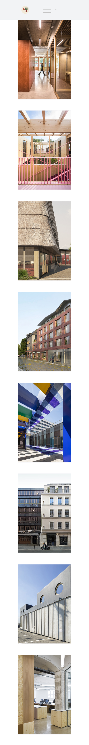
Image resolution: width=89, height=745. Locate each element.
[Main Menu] (47, 10)
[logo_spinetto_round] (25, 7)
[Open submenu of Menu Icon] (55, 10)
